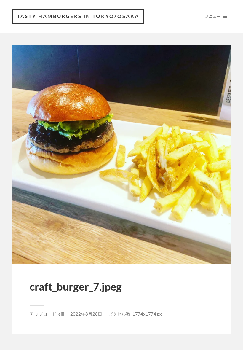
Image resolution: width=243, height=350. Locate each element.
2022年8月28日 (86, 313)
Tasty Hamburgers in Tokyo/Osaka (78, 16)
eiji (61, 313)
